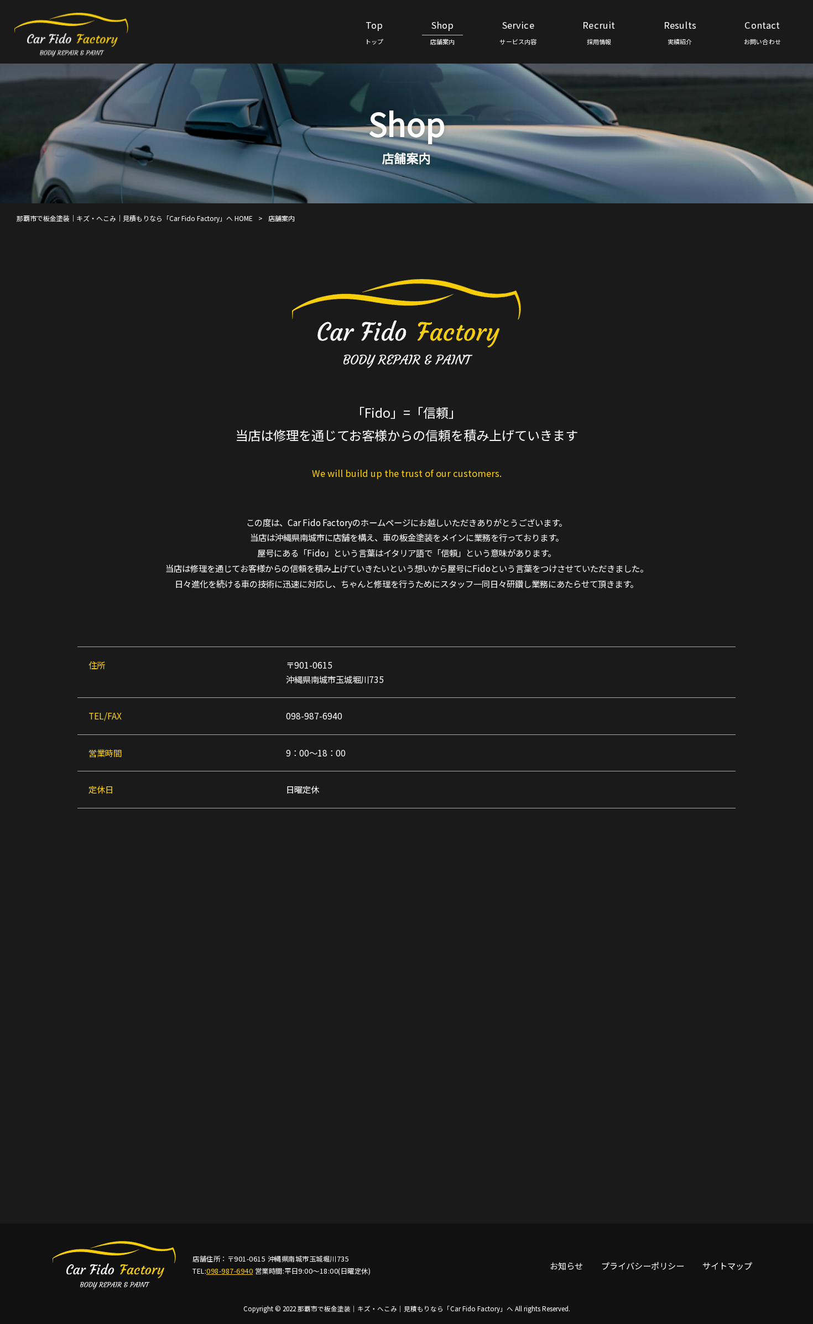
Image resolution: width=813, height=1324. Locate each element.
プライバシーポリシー (642, 1265)
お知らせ (566, 1265)
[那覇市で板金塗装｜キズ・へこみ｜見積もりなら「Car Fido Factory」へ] (76, 34)
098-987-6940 (229, 1271)
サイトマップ (727, 1265)
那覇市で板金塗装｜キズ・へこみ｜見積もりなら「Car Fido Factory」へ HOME (135, 218)
